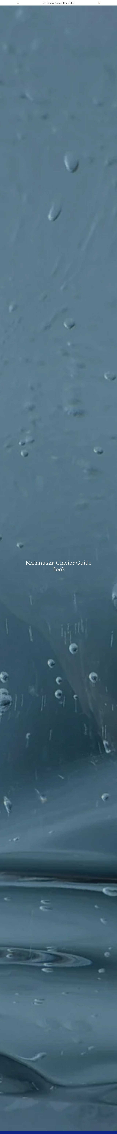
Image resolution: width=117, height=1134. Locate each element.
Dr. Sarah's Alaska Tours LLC (58, 2)
